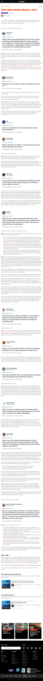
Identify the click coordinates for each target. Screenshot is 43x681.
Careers (13, 656)
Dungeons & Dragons (35, 654)
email (13, 560)
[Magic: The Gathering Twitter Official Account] (27, 648)
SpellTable (24, 665)
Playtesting (21, 634)
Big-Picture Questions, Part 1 (7, 634)
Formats (3, 658)
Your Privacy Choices (29, 676)
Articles (2, 654)
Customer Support (15, 676)
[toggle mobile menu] (2, 1)
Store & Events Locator (25, 660)
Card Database (25, 662)
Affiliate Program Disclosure (15, 663)
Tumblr (13, 561)
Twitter (9, 561)
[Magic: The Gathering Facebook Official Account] (23, 648)
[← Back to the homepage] (21, 1)
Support (13, 658)
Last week (3, 20)
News (2, 6)
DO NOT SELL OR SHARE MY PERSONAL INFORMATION (24, 676)
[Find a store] (19, 648)
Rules (2, 659)
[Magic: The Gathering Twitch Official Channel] (31, 648)
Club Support (4, 655)
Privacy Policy (11, 676)
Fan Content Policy (19, 676)
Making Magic (7, 6)
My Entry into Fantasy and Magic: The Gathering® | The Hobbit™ (35, 634)
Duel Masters (35, 656)
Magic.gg (24, 658)
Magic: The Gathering (24, 654)
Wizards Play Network (14, 660)
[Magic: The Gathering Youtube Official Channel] (35, 648)
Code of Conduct (7, 676)
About (13, 654)
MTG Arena (24, 656)
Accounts (14, 655)
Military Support (4, 661)
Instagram (17, 561)
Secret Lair (24, 663)
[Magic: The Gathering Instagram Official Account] (39, 648)
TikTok (23, 561)
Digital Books (4, 656)
